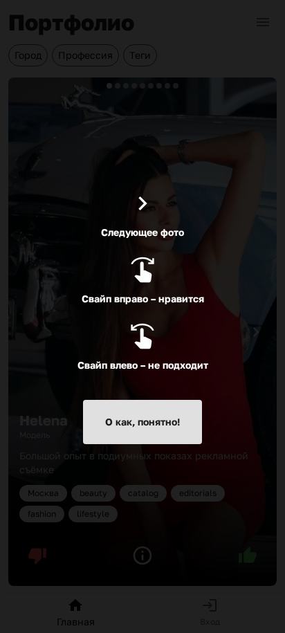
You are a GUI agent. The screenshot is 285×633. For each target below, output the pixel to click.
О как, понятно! (142, 422)
